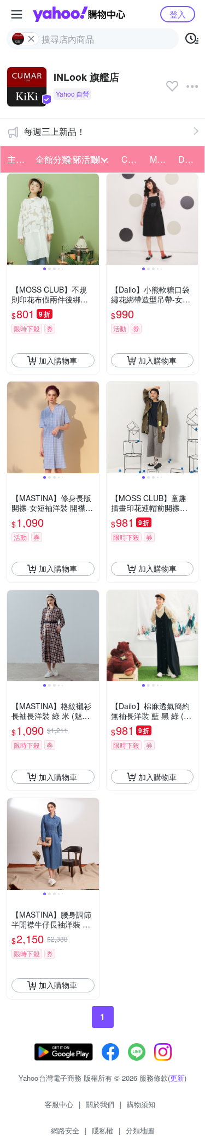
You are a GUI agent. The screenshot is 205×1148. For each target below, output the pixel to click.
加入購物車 (58, 360)
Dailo (188, 159)
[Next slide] (92, 219)
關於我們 (100, 1104)
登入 (177, 14)
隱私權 (102, 1130)
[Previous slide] (14, 219)
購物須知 (141, 1104)
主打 (16, 159)
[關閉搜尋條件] (31, 39)
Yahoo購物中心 (79, 14)
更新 (177, 1078)
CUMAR (132, 159)
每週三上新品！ (54, 131)
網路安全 (65, 1130)
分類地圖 (140, 1130)
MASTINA (161, 159)
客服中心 (59, 1104)
